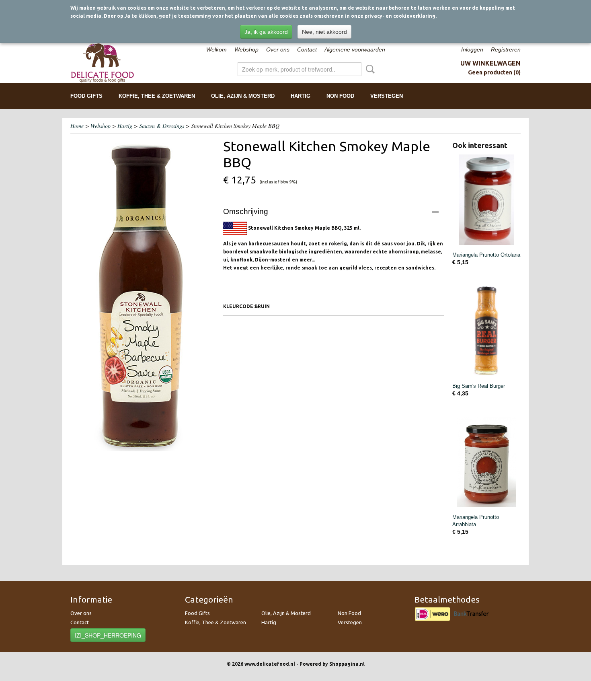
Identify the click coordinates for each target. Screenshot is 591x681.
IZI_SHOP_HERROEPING (108, 635)
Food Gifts (86, 96)
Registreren (506, 49)
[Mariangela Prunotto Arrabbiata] (486, 462)
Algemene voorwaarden (354, 49)
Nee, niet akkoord (324, 32)
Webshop (246, 49)
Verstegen (386, 96)
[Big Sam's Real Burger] (486, 331)
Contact (307, 49)
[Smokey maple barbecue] (142, 294)
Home (77, 126)
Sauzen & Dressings (161, 126)
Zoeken (369, 69)
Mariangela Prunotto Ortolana (486, 255)
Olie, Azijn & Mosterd (243, 96)
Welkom (216, 49)
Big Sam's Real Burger (478, 386)
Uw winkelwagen (490, 63)
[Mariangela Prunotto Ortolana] (486, 199)
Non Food (340, 96)
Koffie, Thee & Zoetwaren (157, 96)
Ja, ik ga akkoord (266, 32)
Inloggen (472, 49)
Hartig (300, 96)
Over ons (277, 49)
